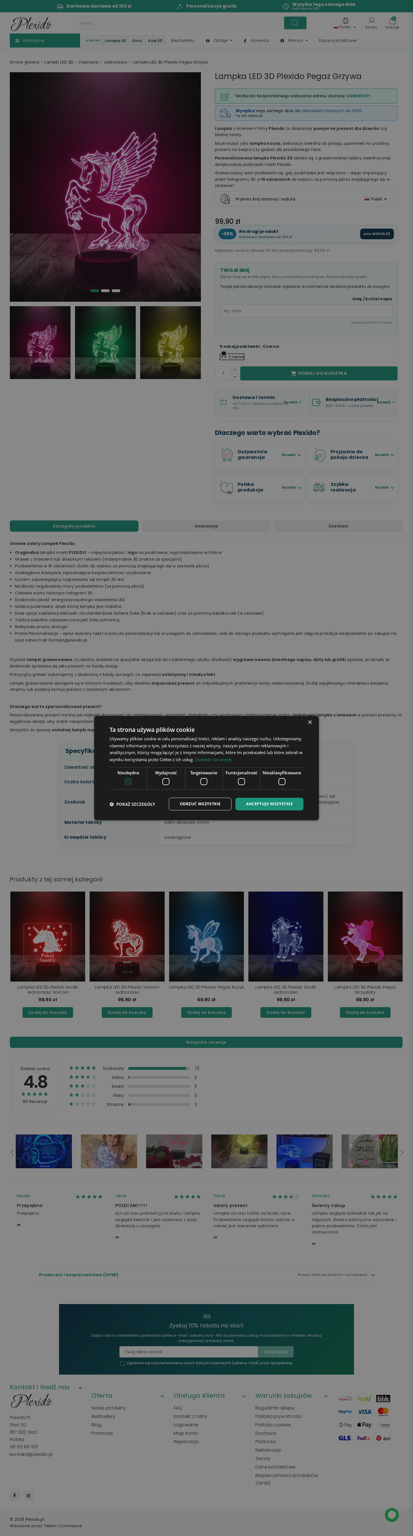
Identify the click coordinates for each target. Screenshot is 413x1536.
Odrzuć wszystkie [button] (200, 804)
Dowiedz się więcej (213, 759)
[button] (132, 804)
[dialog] (206, 768)
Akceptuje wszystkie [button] (269, 804)
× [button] (310, 722)
